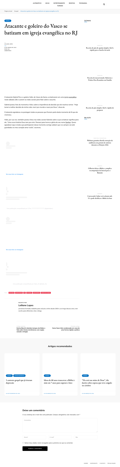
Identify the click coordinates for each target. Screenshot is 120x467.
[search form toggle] (104, 4)
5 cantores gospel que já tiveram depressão (19, 381)
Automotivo (37, 3)
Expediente (94, 463)
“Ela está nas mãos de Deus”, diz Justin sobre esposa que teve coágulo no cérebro (97, 383)
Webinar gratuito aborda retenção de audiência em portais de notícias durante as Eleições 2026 (100, 142)
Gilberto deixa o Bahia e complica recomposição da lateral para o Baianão (100, 170)
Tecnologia (83, 3)
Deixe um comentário (10, 50)
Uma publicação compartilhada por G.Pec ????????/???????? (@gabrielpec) (30, 208)
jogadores (36, 292)
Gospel (8, 20)
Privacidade (112, 463)
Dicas (47, 3)
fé (24, 292)
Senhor (68, 122)
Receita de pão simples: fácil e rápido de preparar (100, 109)
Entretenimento (59, 3)
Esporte (100, 165)
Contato (102, 463)
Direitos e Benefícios (100, 138)
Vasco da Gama (45, 292)
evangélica (72, 97)
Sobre (86, 463)
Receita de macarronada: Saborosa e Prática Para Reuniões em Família (99, 79)
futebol (29, 292)
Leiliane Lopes (8, 44)
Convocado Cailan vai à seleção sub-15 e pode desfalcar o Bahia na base (99, 197)
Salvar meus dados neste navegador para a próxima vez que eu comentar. (49, 443)
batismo (11, 292)
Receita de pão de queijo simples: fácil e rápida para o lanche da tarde (100, 49)
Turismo (60, 5)
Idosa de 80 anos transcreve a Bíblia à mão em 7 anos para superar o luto (59, 381)
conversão (19, 292)
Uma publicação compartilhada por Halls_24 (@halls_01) (30, 284)
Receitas (72, 3)
